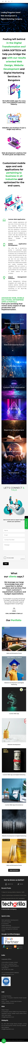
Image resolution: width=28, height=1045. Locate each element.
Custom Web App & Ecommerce (14, 829)
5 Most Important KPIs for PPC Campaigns (13, 923)
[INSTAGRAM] (11, 1)
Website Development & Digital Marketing (14, 860)
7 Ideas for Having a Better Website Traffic (12, 916)
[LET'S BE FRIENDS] (5, 1)
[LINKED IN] (8, 1)
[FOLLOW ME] (2, 1)
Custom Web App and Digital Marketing (14, 799)
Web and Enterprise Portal (14, 677)
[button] (3, 1041)
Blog (21, 908)
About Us (10, 908)
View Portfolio (14, 894)
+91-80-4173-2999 (8, 994)
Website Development (14, 769)
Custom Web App (14, 738)
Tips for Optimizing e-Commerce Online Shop (13, 920)
